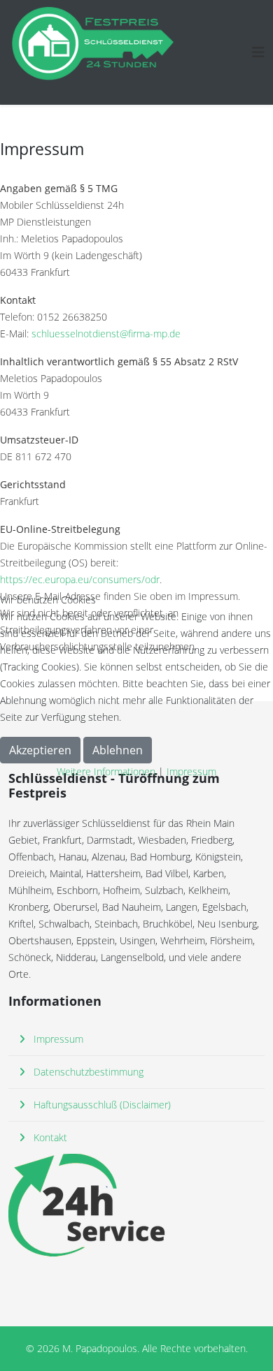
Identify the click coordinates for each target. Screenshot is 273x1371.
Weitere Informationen (106, 771)
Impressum (191, 771)
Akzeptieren (40, 750)
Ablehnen (117, 750)
